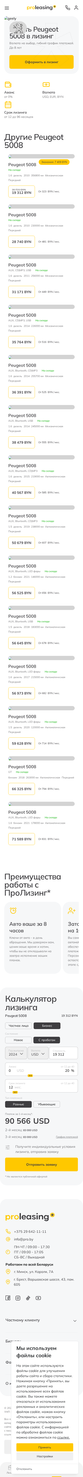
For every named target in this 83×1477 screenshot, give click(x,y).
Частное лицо (19, 1026)
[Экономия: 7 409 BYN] (41, 156)
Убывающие (47, 1104)
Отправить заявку (41, 1164)
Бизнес (47, 1026)
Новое (18, 1040)
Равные (18, 1104)
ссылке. (63, 1437)
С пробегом (47, 1040)
